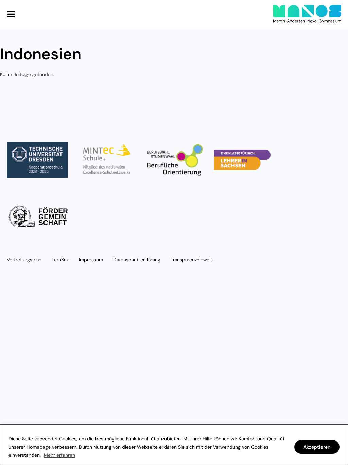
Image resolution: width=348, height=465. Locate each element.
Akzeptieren (316, 447)
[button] (11, 14)
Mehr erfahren (59, 455)
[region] (174, 444)
